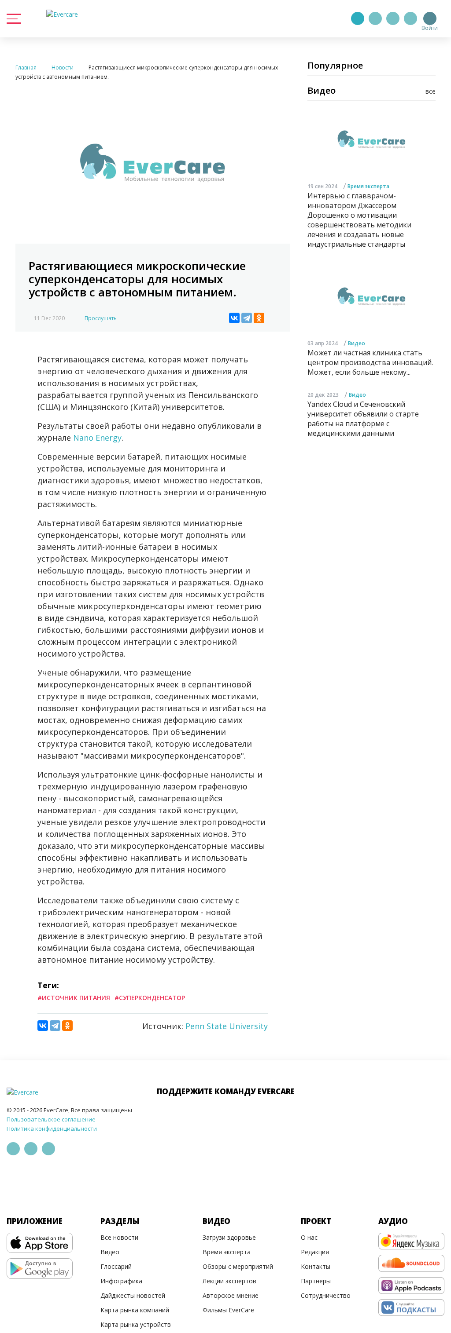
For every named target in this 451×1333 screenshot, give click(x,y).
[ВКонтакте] (234, 318)
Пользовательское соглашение (51, 1119)
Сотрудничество (326, 1295)
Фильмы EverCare (228, 1310)
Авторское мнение (231, 1295)
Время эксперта (368, 186)
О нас (309, 1237)
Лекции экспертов (229, 1281)
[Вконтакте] (392, 18)
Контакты (315, 1266)
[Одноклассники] (259, 318)
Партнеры (316, 1281)
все (430, 91)
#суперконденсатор (150, 997)
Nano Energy (97, 437)
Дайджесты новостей (132, 1295)
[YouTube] (410, 18)
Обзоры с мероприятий (238, 1266)
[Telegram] (375, 18)
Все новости (119, 1237)
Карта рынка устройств (135, 1324)
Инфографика (121, 1281)
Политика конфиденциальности (52, 1128)
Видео (356, 343)
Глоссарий (116, 1266)
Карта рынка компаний (134, 1310)
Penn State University (226, 1026)
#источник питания (73, 997)
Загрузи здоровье (229, 1237)
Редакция (315, 1252)
